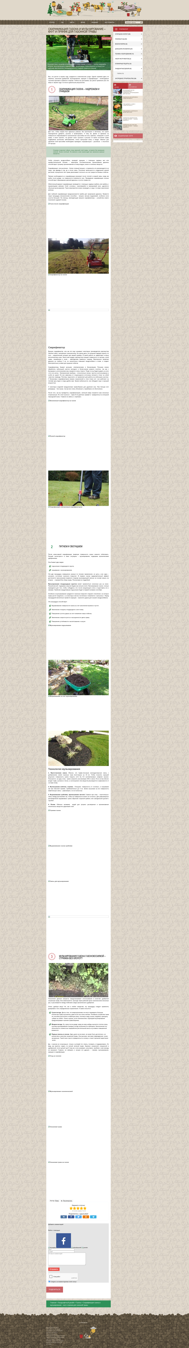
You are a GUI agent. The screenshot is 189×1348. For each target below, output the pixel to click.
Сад (62, 22)
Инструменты (109, 22)
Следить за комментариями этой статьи (63, 1281)
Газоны (78, 1302)
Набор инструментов (123, 59)
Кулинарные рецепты (123, 63)
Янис (57, 1201)
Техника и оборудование (124, 54)
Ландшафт (94, 22)
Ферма (83, 22)
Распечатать (67, 1201)
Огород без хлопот (122, 34)
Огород (51, 22)
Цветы (72, 22)
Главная (53, 1302)
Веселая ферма (121, 44)
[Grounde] (94, 9)
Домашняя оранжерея (124, 49)
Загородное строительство (125, 78)
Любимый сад (121, 39)
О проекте (83, 1322)
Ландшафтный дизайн (66, 1302)
